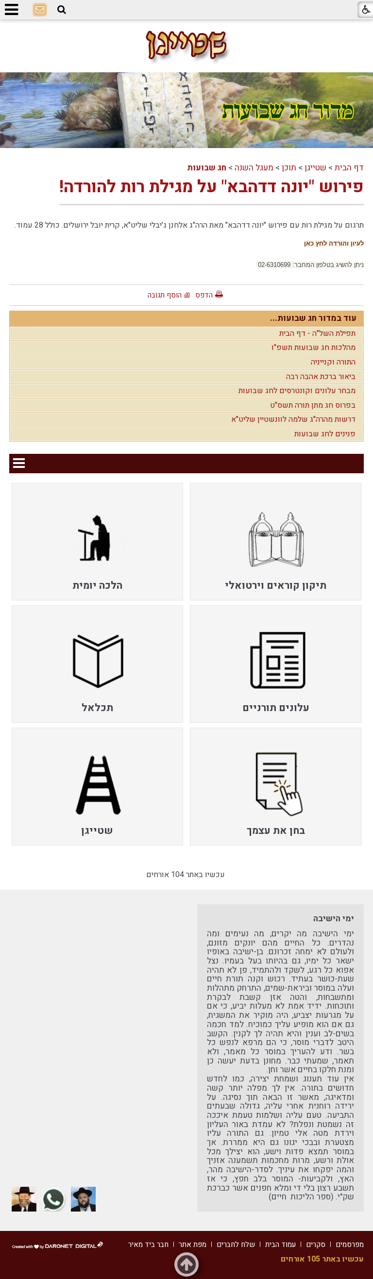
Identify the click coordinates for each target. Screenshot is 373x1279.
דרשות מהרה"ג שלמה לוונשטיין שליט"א (293, 419)
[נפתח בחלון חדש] (83, 1199)
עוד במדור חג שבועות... (313, 318)
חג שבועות (206, 168)
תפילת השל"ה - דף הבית (317, 333)
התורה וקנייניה (333, 362)
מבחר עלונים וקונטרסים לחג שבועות (297, 391)
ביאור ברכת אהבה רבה (321, 376)
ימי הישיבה (333, 919)
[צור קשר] (39, 10)
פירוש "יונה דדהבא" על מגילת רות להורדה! (211, 186)
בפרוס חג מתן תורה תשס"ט (313, 405)
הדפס (204, 295)
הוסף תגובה (165, 295)
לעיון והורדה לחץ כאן (334, 243)
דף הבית (349, 168)
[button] (61, 10)
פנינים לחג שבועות (325, 434)
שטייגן (315, 168)
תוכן (289, 168)
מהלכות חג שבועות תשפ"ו (313, 347)
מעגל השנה (254, 168)
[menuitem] (275, 541)
